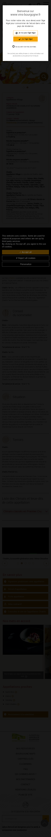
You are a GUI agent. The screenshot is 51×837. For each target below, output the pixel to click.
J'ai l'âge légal (27, 39)
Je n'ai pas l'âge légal (26, 33)
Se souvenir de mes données (25, 47)
